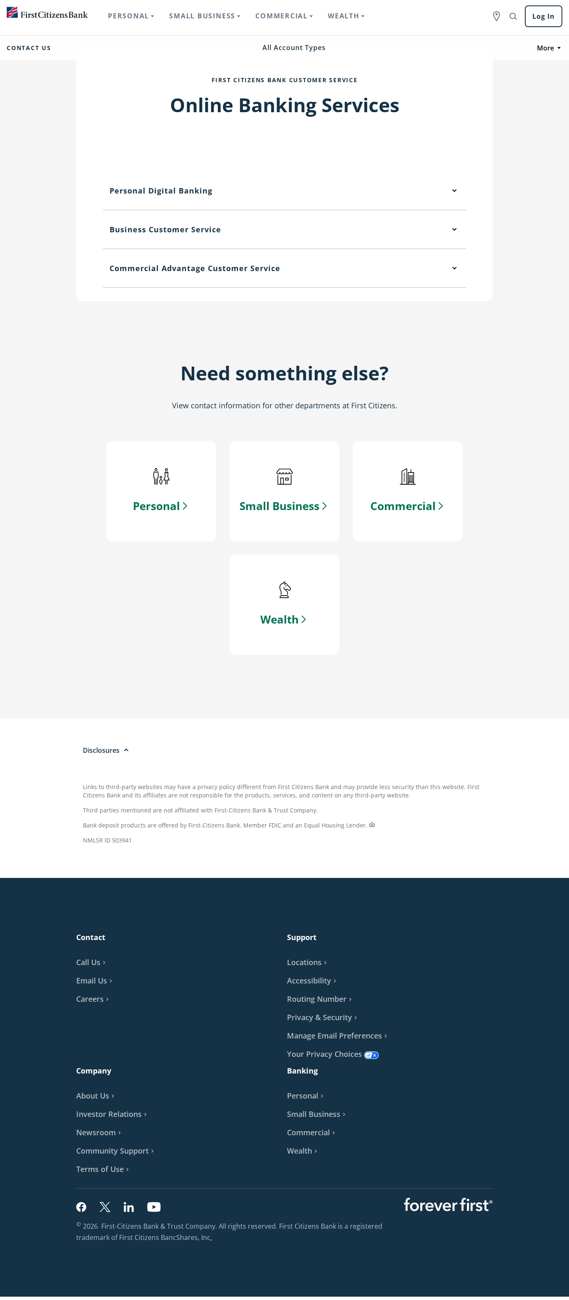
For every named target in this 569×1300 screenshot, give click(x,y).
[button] (95, 980)
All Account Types (294, 47)
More (545, 48)
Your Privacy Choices (324, 1054)
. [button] (212, 1238)
